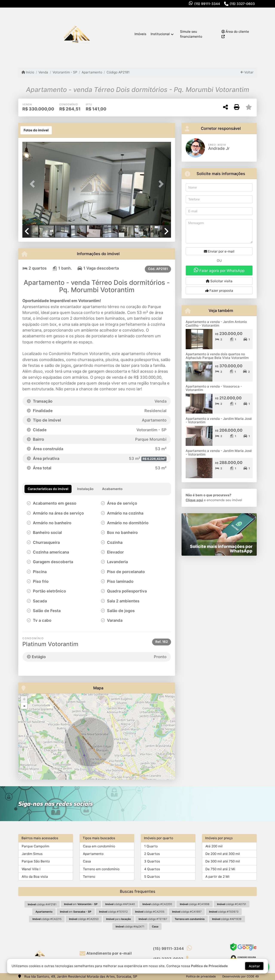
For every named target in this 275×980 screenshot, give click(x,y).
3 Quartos (152, 861)
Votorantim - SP (65, 72)
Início (29, 72)
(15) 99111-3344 (207, 4)
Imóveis (140, 34)
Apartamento (92, 72)
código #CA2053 (84, 919)
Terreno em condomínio (101, 869)
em (81, 904)
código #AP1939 (226, 919)
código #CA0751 (231, 904)
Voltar (248, 72)
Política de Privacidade (209, 966)
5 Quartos (152, 877)
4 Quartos (152, 869)
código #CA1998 (194, 904)
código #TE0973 (223, 911)
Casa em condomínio (99, 846)
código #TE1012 (113, 911)
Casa (87, 861)
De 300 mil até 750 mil (222, 861)
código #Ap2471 (130, 926)
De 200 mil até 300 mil (222, 854)
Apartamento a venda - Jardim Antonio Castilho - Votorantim (216, 323)
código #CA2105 (149, 911)
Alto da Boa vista (35, 877)
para (118, 919)
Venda (43, 72)
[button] (33, 184)
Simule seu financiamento (191, 34)
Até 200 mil (214, 846)
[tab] (36, 130)
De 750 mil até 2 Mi (220, 869)
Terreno (89, 877)
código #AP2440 (120, 904)
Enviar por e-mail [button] (220, 251)
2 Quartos (152, 854)
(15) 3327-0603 (242, 4)
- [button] (24, 706)
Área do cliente (237, 31)
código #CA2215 (46, 919)
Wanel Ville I (31, 869)
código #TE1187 (153, 919)
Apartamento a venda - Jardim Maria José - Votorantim (219, 420)
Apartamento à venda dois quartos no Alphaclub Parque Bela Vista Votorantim (217, 356)
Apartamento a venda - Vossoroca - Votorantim (214, 388)
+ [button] (24, 699)
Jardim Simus (32, 854)
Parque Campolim (35, 846)
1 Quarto (151, 846)
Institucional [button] (160, 34)
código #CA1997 (187, 911)
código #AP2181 (42, 904)
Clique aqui (194, 500)
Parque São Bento (36, 861)
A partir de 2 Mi (217, 877)
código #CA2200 (157, 904)
